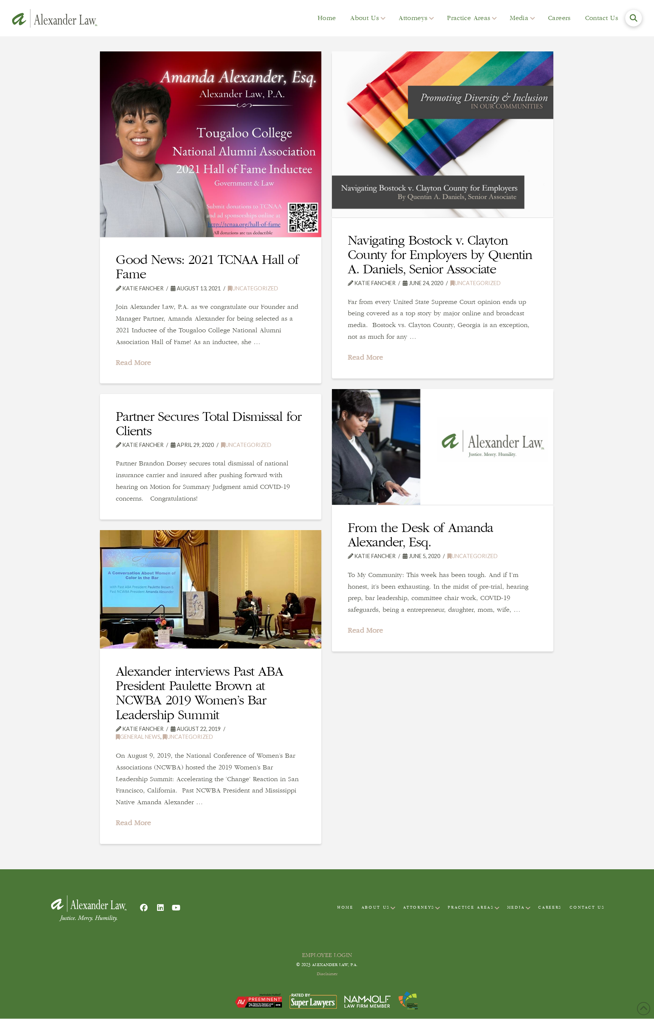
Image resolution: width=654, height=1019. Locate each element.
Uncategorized (255, 288)
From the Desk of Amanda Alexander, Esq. (420, 534)
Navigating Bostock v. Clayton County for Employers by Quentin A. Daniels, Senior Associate (440, 254)
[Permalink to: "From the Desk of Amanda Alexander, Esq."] (442, 447)
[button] (633, 18)
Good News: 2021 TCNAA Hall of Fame (207, 266)
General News (140, 737)
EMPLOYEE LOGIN (327, 955)
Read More (133, 362)
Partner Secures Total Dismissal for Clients (208, 423)
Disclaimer (327, 974)
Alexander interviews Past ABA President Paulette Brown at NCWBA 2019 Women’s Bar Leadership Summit (199, 693)
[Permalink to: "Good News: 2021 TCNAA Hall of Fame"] (210, 144)
